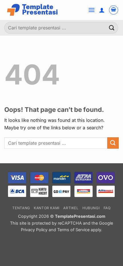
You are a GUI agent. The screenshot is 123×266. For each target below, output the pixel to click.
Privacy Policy (35, 229)
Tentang (21, 208)
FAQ (107, 208)
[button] (91, 10)
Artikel (70, 208)
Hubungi (91, 208)
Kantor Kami (46, 208)
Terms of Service (73, 229)
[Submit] (112, 27)
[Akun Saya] (102, 10)
